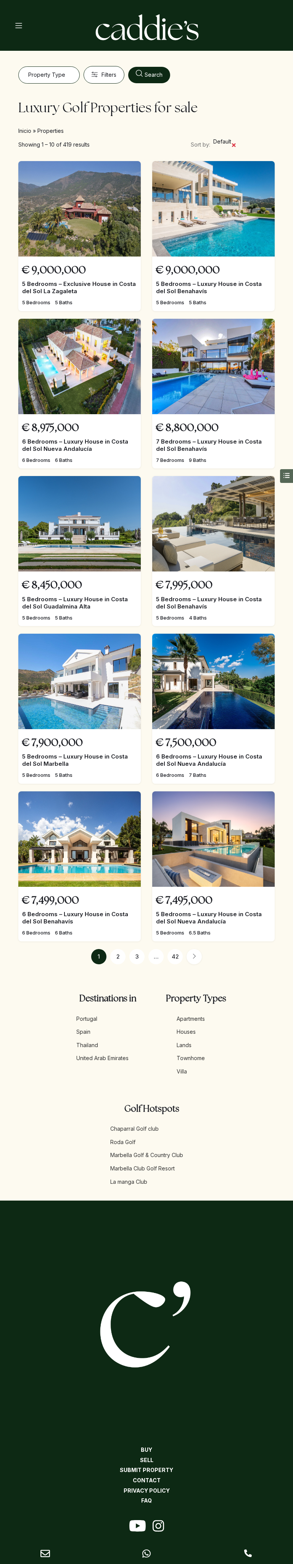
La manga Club (128, 1181)
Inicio (24, 131)
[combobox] (48, 75)
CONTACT (147, 1480)
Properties (50, 131)
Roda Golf (122, 1142)
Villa (182, 1071)
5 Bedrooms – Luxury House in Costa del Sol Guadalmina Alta (75, 603)
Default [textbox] (225, 143)
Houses (186, 1031)
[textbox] (48, 75)
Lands (184, 1045)
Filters (108, 74)
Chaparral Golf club (134, 1128)
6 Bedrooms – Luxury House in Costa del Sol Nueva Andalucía (75, 445)
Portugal (86, 1018)
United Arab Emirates (102, 1058)
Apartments (191, 1018)
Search (154, 74)
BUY (146, 1449)
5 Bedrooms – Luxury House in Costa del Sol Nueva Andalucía (209, 917)
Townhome (191, 1058)
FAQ (146, 1500)
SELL (146, 1460)
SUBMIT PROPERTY (146, 1470)
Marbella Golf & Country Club (146, 1155)
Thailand (87, 1045)
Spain (83, 1031)
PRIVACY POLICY (147, 1490)
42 (175, 956)
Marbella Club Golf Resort (142, 1168)
